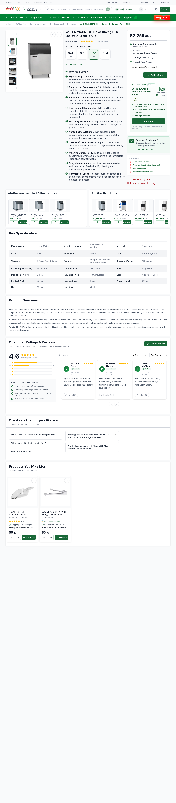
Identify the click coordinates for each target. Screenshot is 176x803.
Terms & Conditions (161, 2)
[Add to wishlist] (33, 480)
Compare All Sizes (73, 64)
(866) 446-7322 (146, 149)
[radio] (70, 54)
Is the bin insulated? (21, 451)
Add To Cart (157, 75)
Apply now (148, 121)
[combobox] (148, 67)
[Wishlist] (156, 9)
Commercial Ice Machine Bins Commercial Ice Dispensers (53, 24)
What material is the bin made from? (28, 443)
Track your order (112, 2)
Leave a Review (157, 343)
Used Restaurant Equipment (59, 17)
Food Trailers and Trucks (102, 17)
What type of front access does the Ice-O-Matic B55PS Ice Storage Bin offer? (88, 436)
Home (10, 24)
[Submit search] (108, 9)
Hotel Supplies (125, 17)
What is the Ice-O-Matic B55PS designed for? (33, 434)
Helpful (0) (72, 395)
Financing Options (130, 2)
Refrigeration (36, 17)
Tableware (81, 17)
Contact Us (145, 2)
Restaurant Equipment (15, 17)
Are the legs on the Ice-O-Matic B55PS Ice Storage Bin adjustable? (88, 447)
